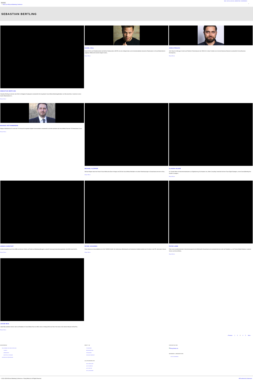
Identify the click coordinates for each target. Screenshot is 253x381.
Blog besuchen (89, 363)
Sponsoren (89, 352)
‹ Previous (230, 335)
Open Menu (3, 2)
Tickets (5, 350)
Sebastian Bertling (8, 91)
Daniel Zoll (89, 48)
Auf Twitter (89, 368)
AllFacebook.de (242, 378)
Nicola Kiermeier (174, 356)
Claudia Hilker (175, 168)
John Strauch (174, 48)
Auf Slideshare (89, 370)
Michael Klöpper (91, 168)
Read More (3, 98)
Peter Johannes (91, 246)
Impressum (249, 378)
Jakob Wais (4, 323)
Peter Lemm (173, 246)
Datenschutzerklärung (7, 357)
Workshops (6, 352)
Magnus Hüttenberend (9, 125)
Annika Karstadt (7, 246)
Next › (249, 335)
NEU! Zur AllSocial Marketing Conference (12, 4)
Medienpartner (89, 350)
